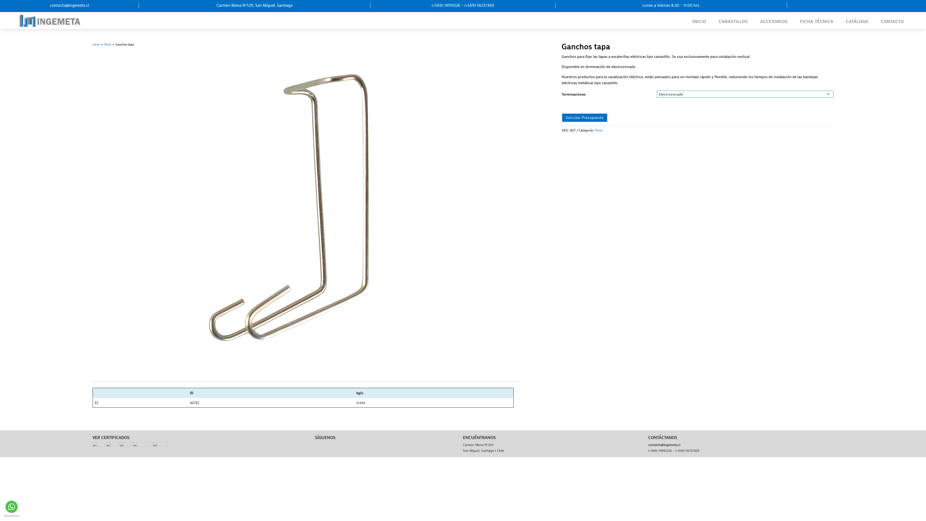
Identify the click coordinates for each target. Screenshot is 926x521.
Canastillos (733, 21)
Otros (107, 44)
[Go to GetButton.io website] (11, 516)
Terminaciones (574, 94)
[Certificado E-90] (160, 445)
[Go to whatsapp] (12, 507)
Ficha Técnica (816, 21)
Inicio (699, 21)
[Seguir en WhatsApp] (856, 6)
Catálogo (857, 21)
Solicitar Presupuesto (585, 117)
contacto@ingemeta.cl (664, 444)
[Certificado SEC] (142, 445)
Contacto (892, 21)
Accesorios (774, 21)
